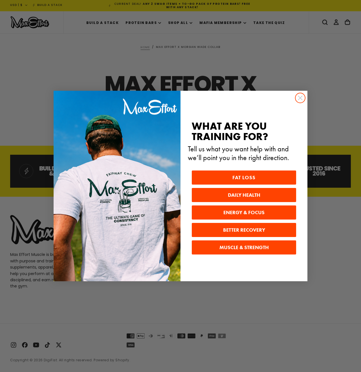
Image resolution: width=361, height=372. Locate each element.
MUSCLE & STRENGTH (244, 247)
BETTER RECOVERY (244, 230)
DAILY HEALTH (244, 195)
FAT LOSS (244, 177)
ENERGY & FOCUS (244, 212)
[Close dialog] (300, 98)
